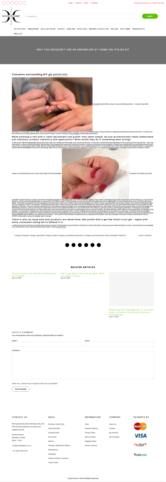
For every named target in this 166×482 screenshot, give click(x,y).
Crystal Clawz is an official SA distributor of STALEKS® (34, 274)
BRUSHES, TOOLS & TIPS (99, 29)
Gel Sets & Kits (53, 433)
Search (150, 16)
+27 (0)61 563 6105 (157, 3)
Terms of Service (91, 445)
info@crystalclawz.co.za (142, 3)
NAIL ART (114, 29)
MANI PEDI (71, 29)
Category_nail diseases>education (71, 235)
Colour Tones (53, 462)
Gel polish (96, 104)
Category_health (51, 235)
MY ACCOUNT (20, 29)
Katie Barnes (61, 227)
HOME (70, 3)
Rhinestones (53, 450)
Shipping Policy (90, 441)
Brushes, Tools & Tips (56, 424)
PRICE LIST (18, 34)
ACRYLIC (61, 29)
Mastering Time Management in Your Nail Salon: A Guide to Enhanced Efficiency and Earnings (131, 312)
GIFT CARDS (125, 29)
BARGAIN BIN (33, 29)
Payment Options (91, 428)
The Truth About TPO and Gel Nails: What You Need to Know (83, 274)
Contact (112, 428)
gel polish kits (58, 74)
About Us (112, 424)
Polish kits (122, 235)
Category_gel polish (37, 235)
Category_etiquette (21, 235)
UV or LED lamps (24, 146)
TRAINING (94, 3)
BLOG (86, 3)
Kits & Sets (52, 437)
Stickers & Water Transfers (58, 458)
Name (14, 341)
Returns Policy (90, 437)
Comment (16, 350)
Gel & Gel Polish (54, 428)
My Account (113, 433)
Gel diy (107, 235)
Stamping (52, 454)
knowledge (75, 133)
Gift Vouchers (114, 437)
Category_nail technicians (94, 235)
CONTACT (78, 3)
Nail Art (51, 441)
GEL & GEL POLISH (48, 29)
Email (87, 341)
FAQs (87, 424)
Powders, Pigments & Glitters (59, 445)
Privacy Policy (90, 433)
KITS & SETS (82, 29)
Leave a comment (145, 235)
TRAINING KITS (138, 29)
